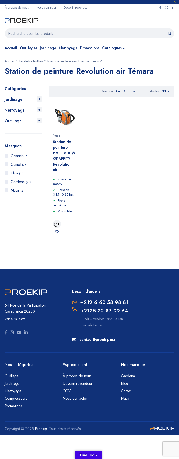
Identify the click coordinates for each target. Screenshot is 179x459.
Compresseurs (16, 398)
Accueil (10, 61)
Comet (19, 164)
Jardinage (13, 99)
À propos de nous (17, 7)
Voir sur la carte (15, 319)
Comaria (19, 156)
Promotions (13, 406)
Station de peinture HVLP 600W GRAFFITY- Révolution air (64, 156)
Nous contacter (46, 7)
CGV (67, 391)
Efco (17, 173)
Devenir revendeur (76, 7)
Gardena (22, 181)
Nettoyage (15, 110)
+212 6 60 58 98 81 (104, 302)
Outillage (13, 121)
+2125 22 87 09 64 (104, 310)
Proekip (41, 428)
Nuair (18, 190)
